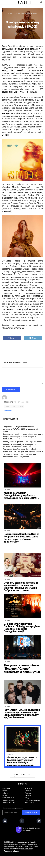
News (18, 14)
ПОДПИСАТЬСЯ (31, 813)
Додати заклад (8, 800)
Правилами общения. (12, 851)
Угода (27, 798)
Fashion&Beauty (8, 798)
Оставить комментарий (14, 362)
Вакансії (28, 795)
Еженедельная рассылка (12, 808)
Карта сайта (29, 802)
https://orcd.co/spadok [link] (13, 328)
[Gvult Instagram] (4, 820)
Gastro (4, 795)
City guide (6, 788)
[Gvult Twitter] (38, 820)
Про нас (28, 793)
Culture (11, 14)
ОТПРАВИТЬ (10, 390)
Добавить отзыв (9, 802)
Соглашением (26, 849)
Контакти (28, 788)
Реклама (28, 791)
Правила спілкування (33, 800)
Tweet (34, 338)
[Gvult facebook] (22, 820)
